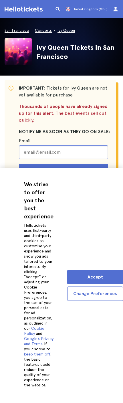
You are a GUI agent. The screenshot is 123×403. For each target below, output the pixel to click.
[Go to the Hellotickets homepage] (24, 9)
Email (24, 140)
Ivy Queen (66, 30)
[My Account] (115, 9)
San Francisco (17, 30)
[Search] (58, 9)
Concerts (43, 30)
